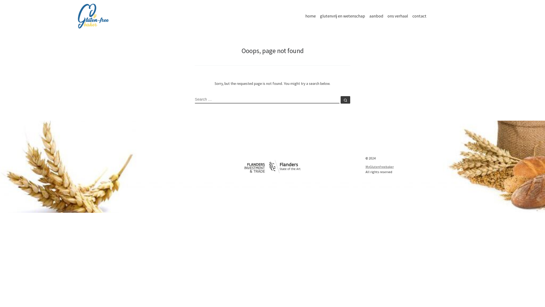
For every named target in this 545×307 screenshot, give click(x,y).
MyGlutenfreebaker (380, 167)
